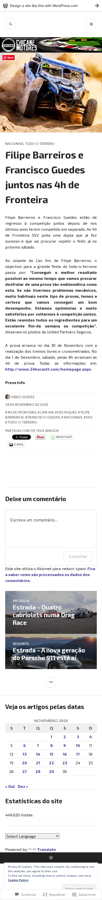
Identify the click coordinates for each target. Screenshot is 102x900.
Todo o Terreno (39, 144)
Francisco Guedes (43, 417)
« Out (10, 786)
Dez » (23, 786)
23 (64, 762)
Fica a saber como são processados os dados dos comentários (50, 574)
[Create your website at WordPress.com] (51, 5)
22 (51, 762)
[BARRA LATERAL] (50, 682)
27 (24, 771)
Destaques (66, 412)
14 (38, 754)
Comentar (78, 556)
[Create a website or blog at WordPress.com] (51, 858)
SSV (89, 417)
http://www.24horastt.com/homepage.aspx (48, 369)
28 (37, 771)
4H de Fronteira (21, 412)
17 (78, 754)
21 (38, 762)
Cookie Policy (18, 880)
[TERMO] (10, 24)
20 (24, 762)
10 (78, 745)
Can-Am (46, 412)
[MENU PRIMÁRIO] (91, 24)
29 (51, 771)
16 (65, 754)
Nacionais (14, 144)
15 (51, 754)
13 (24, 754)
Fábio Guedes (23, 397)
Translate (46, 849)
